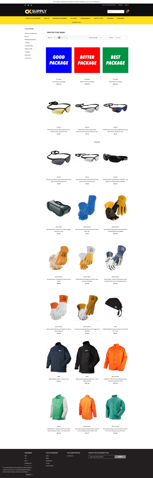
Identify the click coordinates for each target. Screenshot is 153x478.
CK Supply (58, 79)
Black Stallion (87, 227)
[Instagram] (32, 5)
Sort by (111, 37)
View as (50, 37)
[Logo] (36, 11)
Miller (115, 326)
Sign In (127, 5)
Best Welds (59, 227)
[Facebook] (26, 5)
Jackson (59, 127)
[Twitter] (29, 5)
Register (120, 5)
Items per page (93, 37)
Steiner (59, 426)
